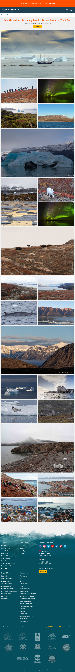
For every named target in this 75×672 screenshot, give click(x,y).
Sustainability (24, 591)
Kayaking (4, 596)
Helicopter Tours (6, 593)
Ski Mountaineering (7, 578)
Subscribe (43, 571)
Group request (24, 621)
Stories (22, 581)
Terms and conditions (26, 616)
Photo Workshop (6, 586)
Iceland (22, 548)
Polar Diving (4, 576)
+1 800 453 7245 (43, 562)
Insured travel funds (26, 603)
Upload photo (37, 26)
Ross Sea (4, 568)
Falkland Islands (5, 556)
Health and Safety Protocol (28, 593)
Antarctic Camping (6, 583)
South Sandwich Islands (8, 561)
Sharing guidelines (25, 601)
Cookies (43, 670)
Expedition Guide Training (27, 598)
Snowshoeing (5, 598)
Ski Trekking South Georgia (9, 591)
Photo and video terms (26, 606)
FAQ (21, 578)
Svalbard (22, 553)
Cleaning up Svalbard (7, 588)
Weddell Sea (5, 546)
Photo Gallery (24, 583)
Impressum (23, 618)
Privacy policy (24, 613)
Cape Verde (4, 553)
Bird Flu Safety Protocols (27, 596)
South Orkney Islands (7, 566)
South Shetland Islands (8, 563)
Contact (22, 608)
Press (21, 586)
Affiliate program (25, 588)
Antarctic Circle (5, 548)
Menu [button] (70, 10)
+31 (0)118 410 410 (44, 553)
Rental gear (23, 576)
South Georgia (5, 558)
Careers (22, 611)
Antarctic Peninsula (7, 551)
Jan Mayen (23, 551)
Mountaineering (6, 581)
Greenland (23, 546)
